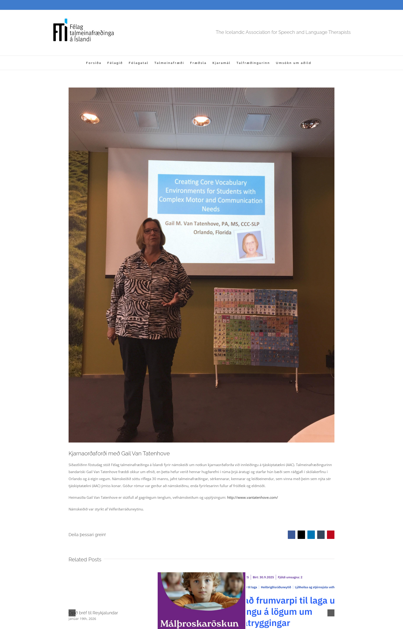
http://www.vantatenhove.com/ (252, 497)
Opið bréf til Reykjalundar (93, 612)
